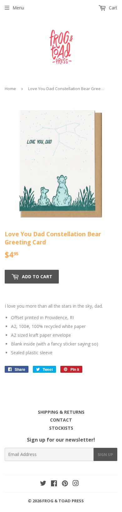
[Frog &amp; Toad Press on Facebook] (54, 484)
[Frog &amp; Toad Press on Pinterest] (65, 484)
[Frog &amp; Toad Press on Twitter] (43, 484)
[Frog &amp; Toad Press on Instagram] (76, 484)
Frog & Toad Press (63, 501)
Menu (18, 8)
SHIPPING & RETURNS (61, 412)
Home (10, 88)
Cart (112, 8)
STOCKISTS (61, 428)
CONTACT (61, 420)
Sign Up (105, 454)
